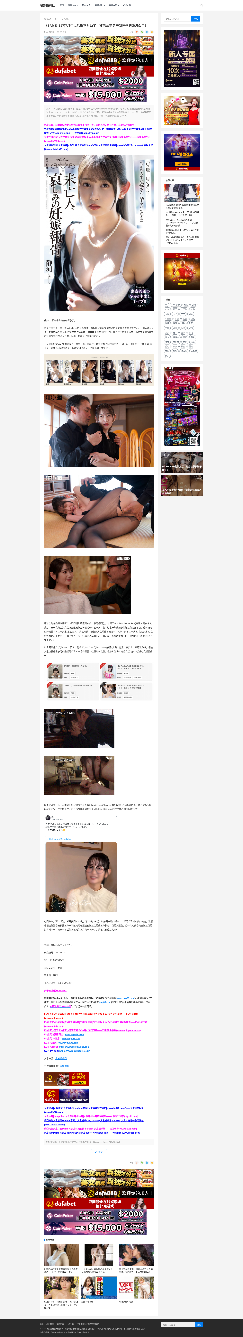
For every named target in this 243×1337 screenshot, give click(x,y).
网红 (185, 337)
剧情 (194, 305)
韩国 (167, 351)
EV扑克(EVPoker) (58, 990)
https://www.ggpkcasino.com (74, 1051)
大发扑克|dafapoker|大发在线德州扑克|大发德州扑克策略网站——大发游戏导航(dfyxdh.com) (91, 1116)
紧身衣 (176, 337)
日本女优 (86, 5)
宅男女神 (72, 5)
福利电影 (113, 5)
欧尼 (191, 323)
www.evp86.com (125, 998)
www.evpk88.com (74, 1034)
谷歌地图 (83, 1329)
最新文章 (50, 1324)
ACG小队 (126, 5)
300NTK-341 (87, 1302)
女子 (175, 314)
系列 (191, 332)
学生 (183, 314)
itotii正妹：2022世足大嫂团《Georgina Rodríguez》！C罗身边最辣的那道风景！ (182, 222)
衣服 (175, 346)
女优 (167, 314)
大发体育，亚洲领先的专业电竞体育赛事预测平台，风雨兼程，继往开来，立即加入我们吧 (89, 125)
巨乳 (193, 319)
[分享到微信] (142, 32)
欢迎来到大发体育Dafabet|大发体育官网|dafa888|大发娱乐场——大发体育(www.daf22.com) (90, 1129)
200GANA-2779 (126, 1302)
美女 (167, 342)
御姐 (167, 323)
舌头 (193, 342)
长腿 (183, 346)
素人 (167, 337)
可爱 (175, 309)
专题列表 (60, 1324)
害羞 (191, 314)
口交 (167, 309)
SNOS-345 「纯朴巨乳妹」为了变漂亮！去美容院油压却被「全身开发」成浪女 (61, 1305)
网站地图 (68, 1329)
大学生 (184, 309)
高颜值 (194, 351)
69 (166, 305)
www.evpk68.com (71, 1038)
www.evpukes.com (68, 1043)
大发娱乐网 (61, 1058)
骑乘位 (184, 351)
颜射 (175, 351)
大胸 (193, 309)
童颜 (183, 332)
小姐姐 (168, 319)
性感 (175, 323)
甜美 (167, 332)
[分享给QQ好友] (147, 32)
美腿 (185, 342)
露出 (191, 346)
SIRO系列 (175, 305)
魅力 (167, 356)
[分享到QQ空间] (152, 32)
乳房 (186, 305)
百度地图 (76, 1329)
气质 (167, 328)
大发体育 (64, 1066)
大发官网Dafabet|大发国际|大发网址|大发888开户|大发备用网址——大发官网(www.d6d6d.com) (92, 1133)
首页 (62, 5)
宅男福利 (99, 5)
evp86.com (105, 1002)
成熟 (183, 323)
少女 (177, 319)
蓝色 (167, 346)
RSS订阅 (70, 1324)
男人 (175, 332)
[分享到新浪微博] (137, 32)
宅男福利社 (47, 5)
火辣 (191, 328)
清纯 (175, 328)
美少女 (176, 342)
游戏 (183, 328)
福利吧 (52, 32)
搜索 (196, 19)
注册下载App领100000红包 (88, 1324)
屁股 (185, 319)
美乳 (193, 337)
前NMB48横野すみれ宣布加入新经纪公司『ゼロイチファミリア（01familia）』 (182, 240)
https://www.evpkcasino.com (74, 1047)
